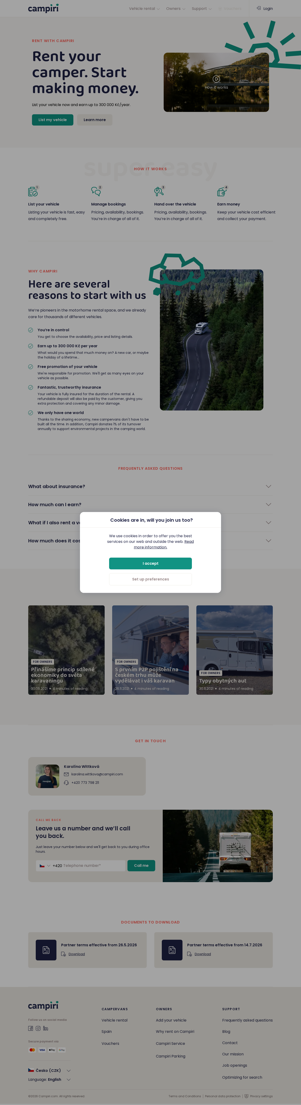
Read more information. (164, 544)
